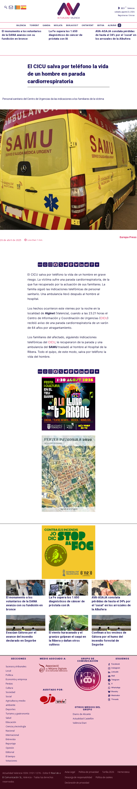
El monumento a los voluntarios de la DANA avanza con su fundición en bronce (21, 35)
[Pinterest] (92, 264)
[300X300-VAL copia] (68, 552)
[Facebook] (55, 264)
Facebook (115, 664)
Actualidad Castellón (83, 718)
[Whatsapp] (45, 264)
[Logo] (68, 11)
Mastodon (115, 695)
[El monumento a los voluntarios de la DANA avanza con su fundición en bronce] (25, 588)
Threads (114, 699)
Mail (113, 676)
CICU (103, 318)
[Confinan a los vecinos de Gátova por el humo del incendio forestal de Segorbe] (111, 623)
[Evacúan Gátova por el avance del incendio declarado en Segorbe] (25, 623)
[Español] (24, 7)
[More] (97, 264)
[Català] (18, 7)
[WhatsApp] (109, 687)
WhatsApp (115, 687)
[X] (61, 264)
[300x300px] (68, 429)
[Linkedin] (81, 264)
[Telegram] (66, 264)
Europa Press (128, 237)
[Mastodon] (71, 264)
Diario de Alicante (82, 714)
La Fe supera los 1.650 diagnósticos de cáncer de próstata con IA (65, 35)
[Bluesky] (76, 264)
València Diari (80, 722)
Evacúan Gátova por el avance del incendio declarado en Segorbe (21, 636)
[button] (5, 7)
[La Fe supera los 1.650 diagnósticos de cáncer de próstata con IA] (68, 588)
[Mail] (109, 676)
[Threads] (109, 699)
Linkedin (114, 672)
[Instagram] (50, 264)
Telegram (115, 680)
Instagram (115, 668)
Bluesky (114, 691)
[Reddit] (86, 264)
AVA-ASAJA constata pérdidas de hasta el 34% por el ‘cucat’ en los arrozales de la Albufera (115, 35)
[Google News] (40, 264)
